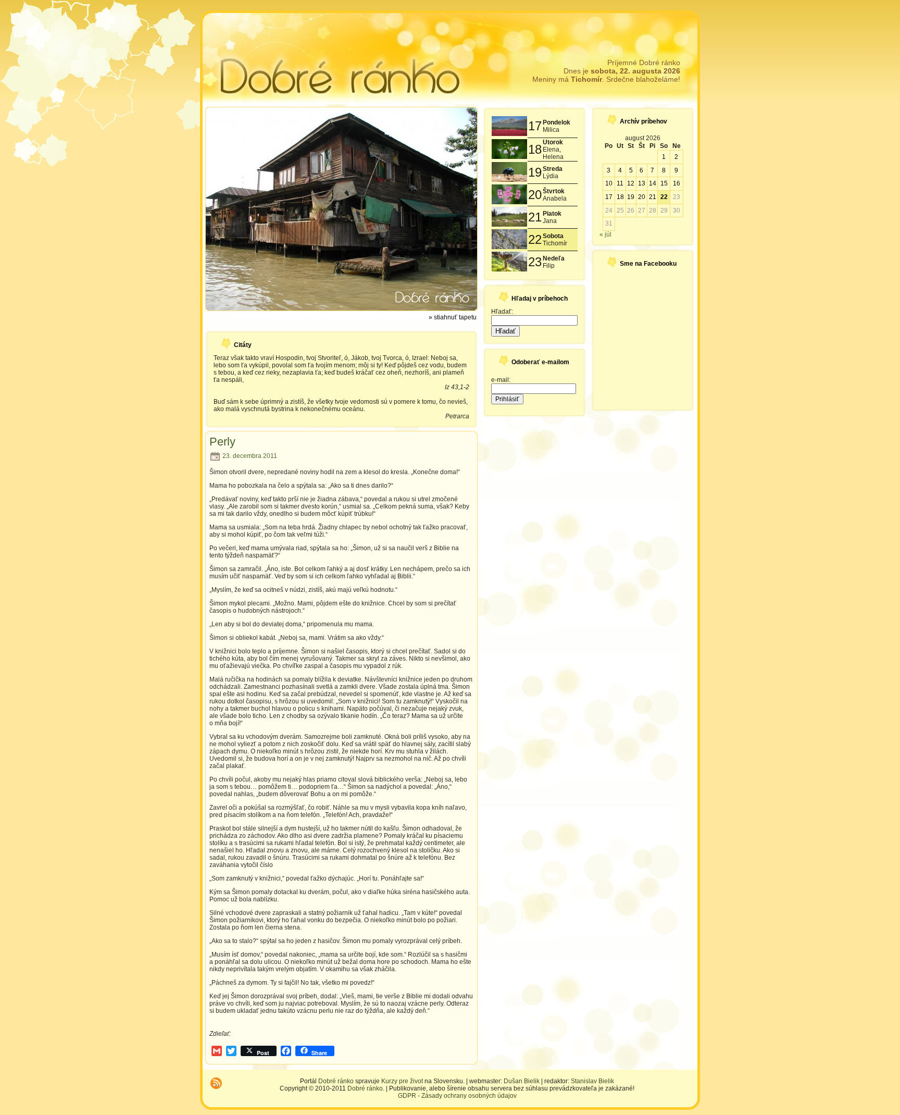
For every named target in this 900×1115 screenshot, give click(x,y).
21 (652, 197)
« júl (605, 234)
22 (664, 197)
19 (630, 197)
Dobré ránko (336, 1081)
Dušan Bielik (522, 1081)
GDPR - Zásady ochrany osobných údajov (457, 1095)
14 (652, 183)
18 (620, 197)
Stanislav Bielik (592, 1081)
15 (664, 183)
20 (641, 197)
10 (608, 183)
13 (641, 183)
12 (630, 183)
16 (676, 183)
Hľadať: (502, 311)
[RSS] (216, 1083)
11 (620, 183)
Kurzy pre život (402, 1081)
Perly (222, 441)
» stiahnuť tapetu (453, 317)
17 (608, 197)
